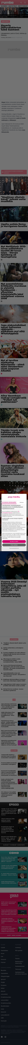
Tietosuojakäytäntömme (14, 548)
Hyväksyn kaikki (14, 541)
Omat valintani (14, 545)
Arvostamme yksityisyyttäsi (9, 502)
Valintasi (22, 502)
